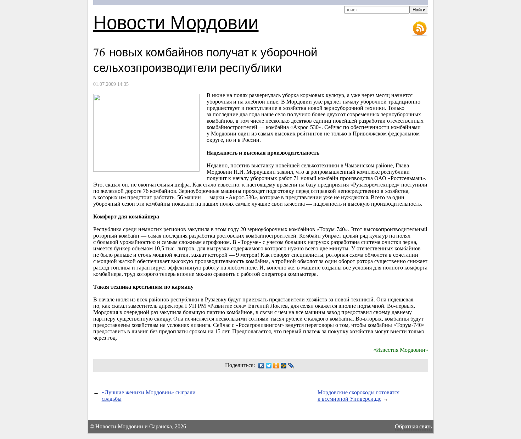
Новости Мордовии (176, 21)
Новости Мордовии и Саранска (133, 426)
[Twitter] (269, 365)
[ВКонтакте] (261, 365)
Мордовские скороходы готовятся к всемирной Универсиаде (358, 395)
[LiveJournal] (291, 365)
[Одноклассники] (276, 365)
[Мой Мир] (283, 365)
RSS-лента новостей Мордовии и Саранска (419, 28)
